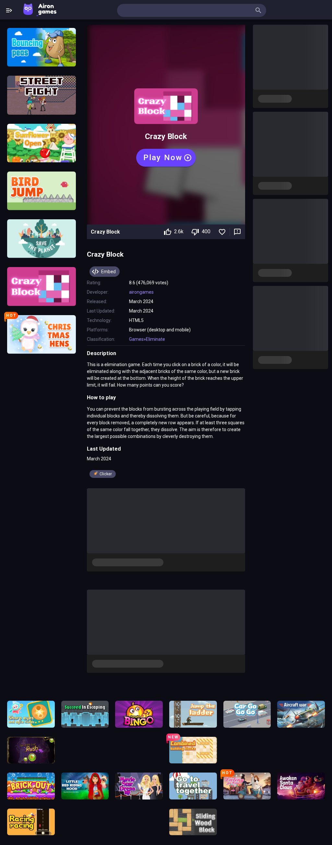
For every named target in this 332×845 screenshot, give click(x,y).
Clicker (106, 474)
